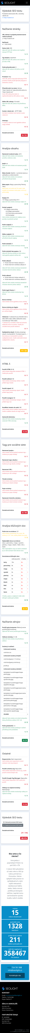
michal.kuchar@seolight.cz (14, 995)
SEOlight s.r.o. (22, 1030)
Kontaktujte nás (15, 975)
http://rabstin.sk (9, 17)
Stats (27, 1030)
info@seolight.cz (15, 970)
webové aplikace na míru (24, 1031)
